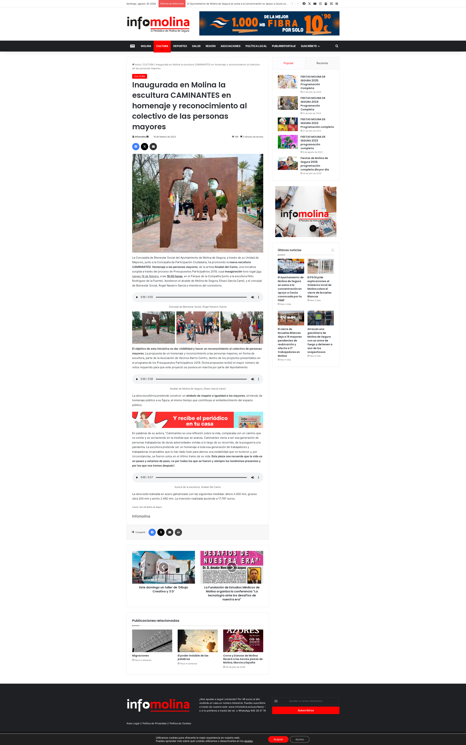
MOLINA (146, 46)
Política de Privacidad (154, 723)
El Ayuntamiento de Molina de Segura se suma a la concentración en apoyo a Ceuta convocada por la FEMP (291, 289)
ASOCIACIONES (230, 46)
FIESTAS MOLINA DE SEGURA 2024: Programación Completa (313, 103)
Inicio (137, 64)
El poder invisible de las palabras (193, 657)
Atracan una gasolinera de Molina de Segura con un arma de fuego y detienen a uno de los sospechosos (319, 340)
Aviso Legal (133, 723)
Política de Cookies (180, 723)
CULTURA (162, 46)
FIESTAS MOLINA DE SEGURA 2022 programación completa (313, 142)
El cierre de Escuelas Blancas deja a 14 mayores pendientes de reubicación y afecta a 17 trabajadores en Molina (290, 342)
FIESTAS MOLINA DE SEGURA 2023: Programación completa (317, 123)
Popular (289, 63)
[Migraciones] (152, 641)
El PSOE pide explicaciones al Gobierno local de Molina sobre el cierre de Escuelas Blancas (319, 287)
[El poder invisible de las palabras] (198, 641)
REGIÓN (211, 46)
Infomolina (140, 136)
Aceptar (278, 739)
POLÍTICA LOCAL (256, 46)
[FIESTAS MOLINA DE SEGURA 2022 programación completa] (288, 142)
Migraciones (140, 655)
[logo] (197, 427)
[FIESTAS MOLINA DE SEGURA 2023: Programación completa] (288, 124)
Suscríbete (309, 46)
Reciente (322, 63)
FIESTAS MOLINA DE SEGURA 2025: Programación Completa (313, 82)
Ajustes (299, 739)
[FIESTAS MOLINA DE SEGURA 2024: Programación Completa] (288, 103)
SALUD (196, 46)
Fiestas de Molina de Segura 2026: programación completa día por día (315, 163)
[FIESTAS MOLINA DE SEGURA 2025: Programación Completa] (288, 82)
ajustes (248, 740)
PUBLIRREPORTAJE (284, 46)
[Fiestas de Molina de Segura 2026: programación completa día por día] (288, 163)
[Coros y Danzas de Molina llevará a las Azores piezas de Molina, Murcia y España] (243, 641)
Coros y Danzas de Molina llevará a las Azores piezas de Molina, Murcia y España (243, 659)
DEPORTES (180, 46)
